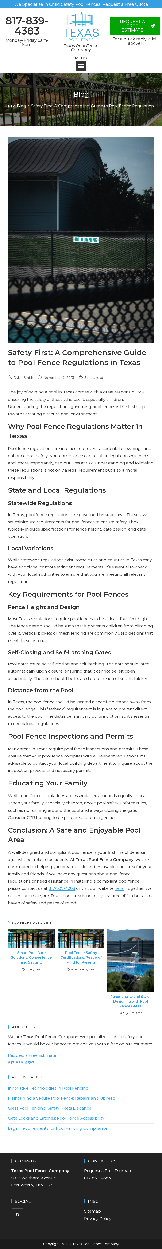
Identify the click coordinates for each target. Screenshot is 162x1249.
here (119, 888)
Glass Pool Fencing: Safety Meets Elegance (49, 1108)
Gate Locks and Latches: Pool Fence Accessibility (56, 1118)
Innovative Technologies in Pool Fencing (48, 1088)
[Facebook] (17, 1214)
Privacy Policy (97, 1218)
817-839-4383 (27, 26)
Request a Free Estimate (32, 1055)
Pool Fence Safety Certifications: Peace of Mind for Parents (81, 957)
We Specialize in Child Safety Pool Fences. (81, 4)
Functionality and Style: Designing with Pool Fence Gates (130, 1001)
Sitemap (92, 1211)
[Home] (10, 105)
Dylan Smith (23, 378)
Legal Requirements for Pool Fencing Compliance (58, 1128)
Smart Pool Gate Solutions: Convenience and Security (31, 957)
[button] (81, 66)
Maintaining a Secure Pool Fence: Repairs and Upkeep (61, 1098)
